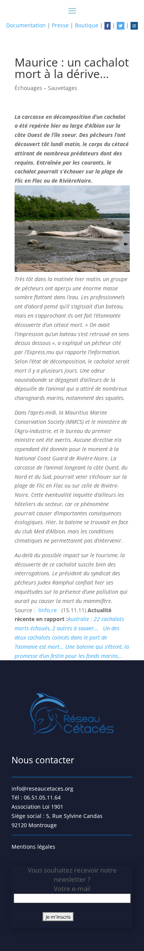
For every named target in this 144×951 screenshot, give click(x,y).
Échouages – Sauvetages (46, 88)
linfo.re (48, 610)
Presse (60, 25)
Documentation (26, 25)
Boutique (86, 25)
